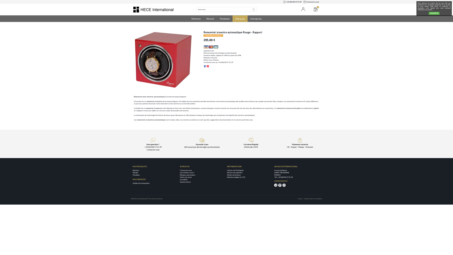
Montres (196, 18)
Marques (240, 18)
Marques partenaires (187, 175)
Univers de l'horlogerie (235, 170)
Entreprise (256, 18)
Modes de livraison (234, 175)
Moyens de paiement (235, 173)
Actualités (184, 179)
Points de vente (186, 177)
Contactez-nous (186, 170)
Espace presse (185, 182)
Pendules (225, 18)
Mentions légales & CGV (236, 177)
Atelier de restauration (141, 183)
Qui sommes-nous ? (187, 173)
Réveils (210, 18)
